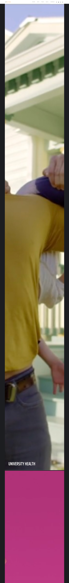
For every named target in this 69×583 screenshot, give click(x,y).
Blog (47, 1)
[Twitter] (58, 2)
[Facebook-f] (56, 2)
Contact (52, 1)
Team (42, 1)
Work (33, 1)
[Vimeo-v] (62, 2)
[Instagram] (60, 2)
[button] (34, 463)
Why (38, 1)
